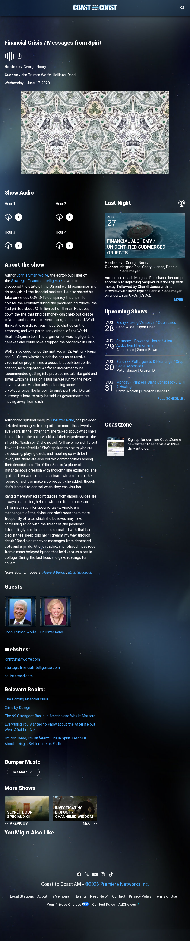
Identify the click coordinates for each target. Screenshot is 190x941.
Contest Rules (103, 904)
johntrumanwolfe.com (22, 659)
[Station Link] (95, 7)
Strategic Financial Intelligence (36, 281)
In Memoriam (62, 896)
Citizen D (147, 370)
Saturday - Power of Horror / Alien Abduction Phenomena (144, 343)
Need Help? (99, 896)
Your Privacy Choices (64, 904)
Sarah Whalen (127, 391)
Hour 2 (61, 204)
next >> (90, 823)
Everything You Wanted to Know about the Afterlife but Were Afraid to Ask (50, 727)
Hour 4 (61, 232)
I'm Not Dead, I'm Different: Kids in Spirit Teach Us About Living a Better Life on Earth (46, 741)
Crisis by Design (17, 707)
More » (179, 299)
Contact (118, 896)
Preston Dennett (155, 391)
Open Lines (146, 327)
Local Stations (22, 896)
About (42, 896)
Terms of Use (166, 896)
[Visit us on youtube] (95, 874)
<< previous (16, 823)
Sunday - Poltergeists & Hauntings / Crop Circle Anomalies (150, 363)
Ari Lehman (125, 350)
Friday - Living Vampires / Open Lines (146, 322)
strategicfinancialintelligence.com (32, 667)
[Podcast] (181, 203)
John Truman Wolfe (35, 75)
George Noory (35, 67)
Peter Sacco (126, 370)
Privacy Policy (140, 896)
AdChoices (127, 904)
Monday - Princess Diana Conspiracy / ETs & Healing (150, 384)
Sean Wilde (125, 327)
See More (20, 772)
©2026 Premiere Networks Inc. (117, 884)
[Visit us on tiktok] (111, 874)
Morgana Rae (130, 267)
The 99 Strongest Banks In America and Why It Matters (50, 716)
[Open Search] (182, 8)
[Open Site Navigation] (7, 8)
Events (81, 896)
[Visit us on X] (87, 874)
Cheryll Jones (153, 267)
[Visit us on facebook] (79, 874)
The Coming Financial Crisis (26, 699)
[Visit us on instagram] (103, 874)
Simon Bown (147, 350)
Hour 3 (10, 232)
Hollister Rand (64, 75)
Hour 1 (10, 204)
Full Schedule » (171, 398)
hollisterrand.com (19, 676)
